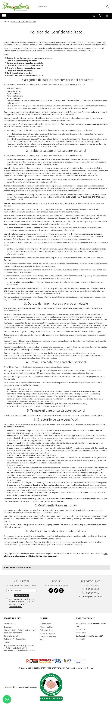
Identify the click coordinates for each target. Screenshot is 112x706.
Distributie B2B (10, 623)
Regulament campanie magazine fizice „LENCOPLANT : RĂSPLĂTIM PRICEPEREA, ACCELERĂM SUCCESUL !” (19, 648)
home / (7, 21)
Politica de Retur (46, 630)
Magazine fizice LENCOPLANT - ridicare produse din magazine (19, 631)
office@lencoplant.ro (92, 596)
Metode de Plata (46, 627)
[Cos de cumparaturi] (107, 15)
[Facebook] (50, 590)
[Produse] (4, 16)
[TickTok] (56, 590)
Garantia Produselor (48, 636)
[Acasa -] (15, 6)
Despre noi (8, 627)
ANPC (42, 639)
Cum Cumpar (45, 623)
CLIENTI (44, 618)
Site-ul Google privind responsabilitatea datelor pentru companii (55, 554)
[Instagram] (61, 590)
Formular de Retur (47, 633)
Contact (7, 642)
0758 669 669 (92, 592)
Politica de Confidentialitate (23, 21)
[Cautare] (107, 6)
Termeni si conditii (11, 636)
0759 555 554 (92, 588)
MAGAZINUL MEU (12, 618)
